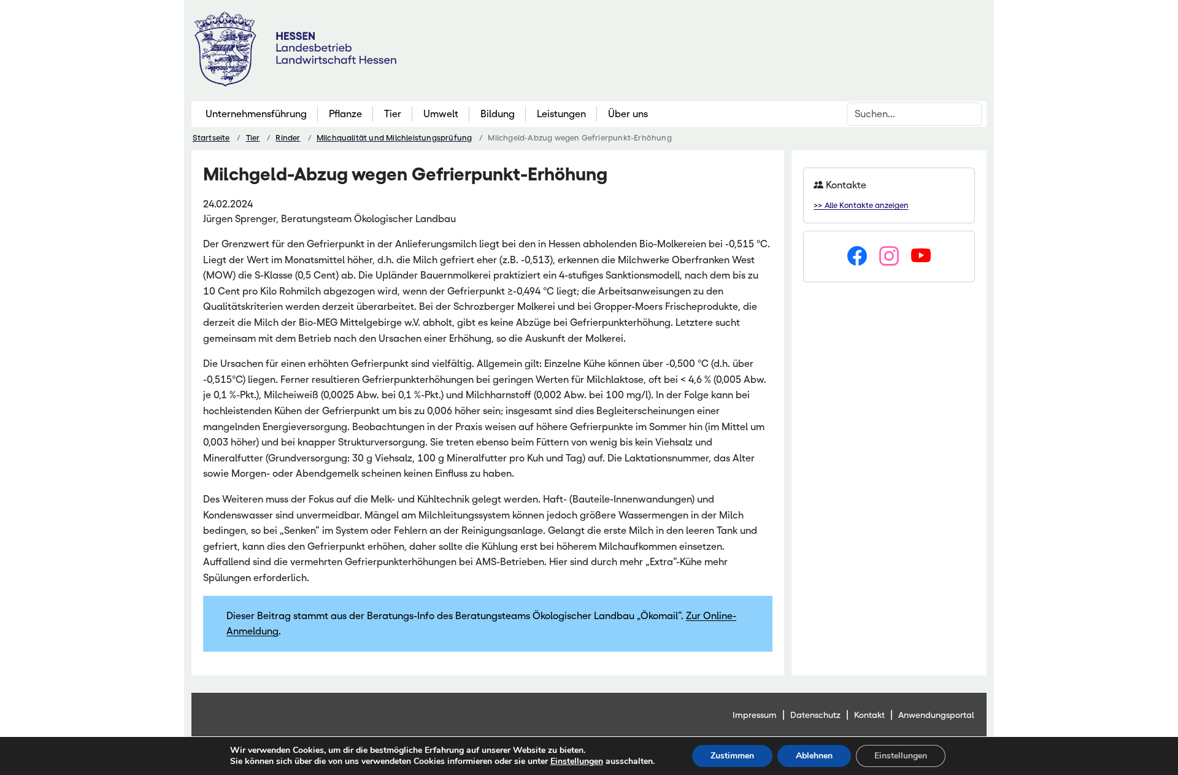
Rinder (287, 137)
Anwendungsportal (936, 715)
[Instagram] (889, 256)
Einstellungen (576, 761)
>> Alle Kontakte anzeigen (861, 205)
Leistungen (561, 114)
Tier (392, 114)
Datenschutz (815, 715)
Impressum (755, 715)
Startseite (211, 137)
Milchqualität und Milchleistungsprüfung (394, 137)
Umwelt (440, 114)
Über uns (628, 114)
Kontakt (869, 715)
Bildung (497, 114)
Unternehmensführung (256, 114)
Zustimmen (732, 756)
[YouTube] (921, 256)
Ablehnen (814, 756)
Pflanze (345, 114)
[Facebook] (857, 256)
